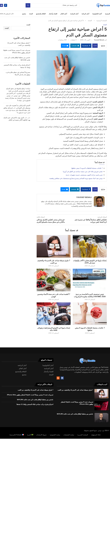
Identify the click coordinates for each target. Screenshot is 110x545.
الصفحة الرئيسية (101, 20)
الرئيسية (107, 14)
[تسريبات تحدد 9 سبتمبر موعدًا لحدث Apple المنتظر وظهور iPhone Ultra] (101, 405)
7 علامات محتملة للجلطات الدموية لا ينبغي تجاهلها (87, 168)
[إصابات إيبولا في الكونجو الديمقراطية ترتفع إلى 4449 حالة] (54, 313)
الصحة (31, 14)
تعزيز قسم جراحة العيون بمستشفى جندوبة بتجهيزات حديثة (84, 175)
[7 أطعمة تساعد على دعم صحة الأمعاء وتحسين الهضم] (54, 280)
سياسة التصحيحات (68, 435)
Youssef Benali (99, 40)
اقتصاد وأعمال (53, 14)
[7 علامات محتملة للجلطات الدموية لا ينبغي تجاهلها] (90, 313)
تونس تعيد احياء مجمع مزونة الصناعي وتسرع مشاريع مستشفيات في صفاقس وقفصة (76, 178)
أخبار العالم (63, 14)
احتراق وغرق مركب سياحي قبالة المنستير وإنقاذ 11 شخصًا (35, 404)
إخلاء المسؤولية (95, 435)
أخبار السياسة (74, 14)
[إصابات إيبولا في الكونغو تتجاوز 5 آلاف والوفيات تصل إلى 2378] (90, 246)
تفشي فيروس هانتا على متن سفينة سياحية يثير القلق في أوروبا (83, 171)
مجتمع (24, 14)
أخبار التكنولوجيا (97, 14)
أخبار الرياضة (85, 14)
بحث (28, 5)
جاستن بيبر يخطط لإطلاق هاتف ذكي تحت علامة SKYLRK (75, 414)
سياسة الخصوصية (55, 435)
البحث (28, 25)
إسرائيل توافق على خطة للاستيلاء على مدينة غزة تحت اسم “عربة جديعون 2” (16, 110)
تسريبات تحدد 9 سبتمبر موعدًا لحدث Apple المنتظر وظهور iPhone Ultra (30, 395)
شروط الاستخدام (42, 435)
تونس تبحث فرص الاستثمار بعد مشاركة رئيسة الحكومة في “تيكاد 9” (17, 98)
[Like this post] (94, 46)
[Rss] (58, 377)
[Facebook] (5, 5)
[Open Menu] (1, 5)
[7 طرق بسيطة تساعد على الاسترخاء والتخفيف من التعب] (54, 246)
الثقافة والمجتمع (41, 14)
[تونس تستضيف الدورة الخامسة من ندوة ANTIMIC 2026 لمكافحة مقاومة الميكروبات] (90, 280)
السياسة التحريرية (82, 435)
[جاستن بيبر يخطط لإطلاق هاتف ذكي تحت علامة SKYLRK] (101, 417)
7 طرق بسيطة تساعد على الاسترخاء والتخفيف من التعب (75, 390)
